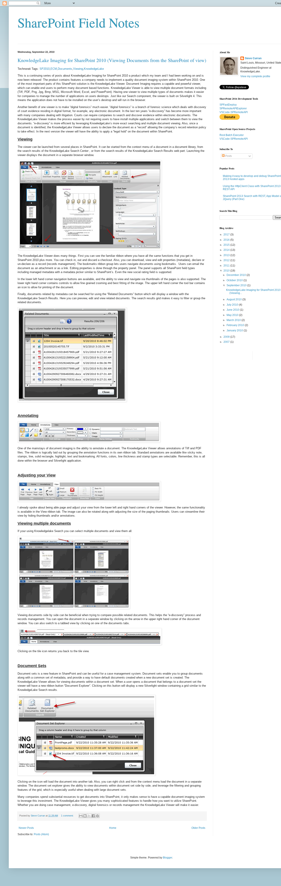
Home (112, 827)
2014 (226, 249)
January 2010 (235, 330)
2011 (226, 265)
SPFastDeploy (228, 104)
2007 (226, 341)
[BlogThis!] (85, 816)
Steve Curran (253, 58)
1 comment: (67, 815)
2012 (226, 260)
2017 (226, 234)
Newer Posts (26, 827)
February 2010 (236, 325)
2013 (226, 255)
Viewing (78, 68)
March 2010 (234, 320)
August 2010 (234, 299)
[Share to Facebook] (93, 816)
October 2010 (235, 280)
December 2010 (237, 275)
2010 (226, 270)
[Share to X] (89, 816)
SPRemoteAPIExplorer (233, 108)
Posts (228, 156)
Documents (65, 68)
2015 (226, 244)
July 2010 (233, 304)
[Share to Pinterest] (97, 816)
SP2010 (45, 68)
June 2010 (233, 309)
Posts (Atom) (41, 834)
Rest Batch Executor (232, 135)
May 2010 (233, 315)
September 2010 (237, 285)
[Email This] (81, 816)
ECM (53, 68)
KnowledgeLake (94, 68)
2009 (226, 336)
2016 (226, 239)
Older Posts (198, 827)
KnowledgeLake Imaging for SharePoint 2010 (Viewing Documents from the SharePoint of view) (112, 60)
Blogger (167, 857)
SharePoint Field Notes (78, 22)
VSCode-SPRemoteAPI (234, 112)
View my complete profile (255, 76)
